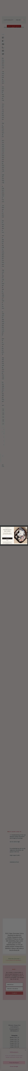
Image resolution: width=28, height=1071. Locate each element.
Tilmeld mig (7, 538)
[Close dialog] (26, 527)
